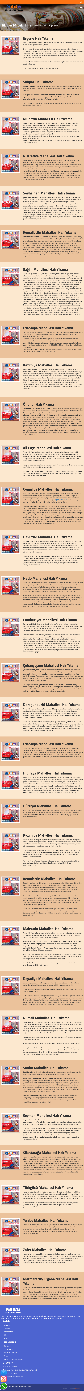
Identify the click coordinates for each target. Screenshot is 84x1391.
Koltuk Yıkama (8, 1349)
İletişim (6, 1338)
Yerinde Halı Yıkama (10, 1352)
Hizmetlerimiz (8, 1331)
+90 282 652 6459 (11, 1373)
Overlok (6, 1356)
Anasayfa (7, 1325)
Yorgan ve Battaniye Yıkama (13, 1359)
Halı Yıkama (7, 1346)
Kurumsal (7, 1328)
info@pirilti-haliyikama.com (14, 1376)
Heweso (77, 1389)
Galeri (5, 1335)
